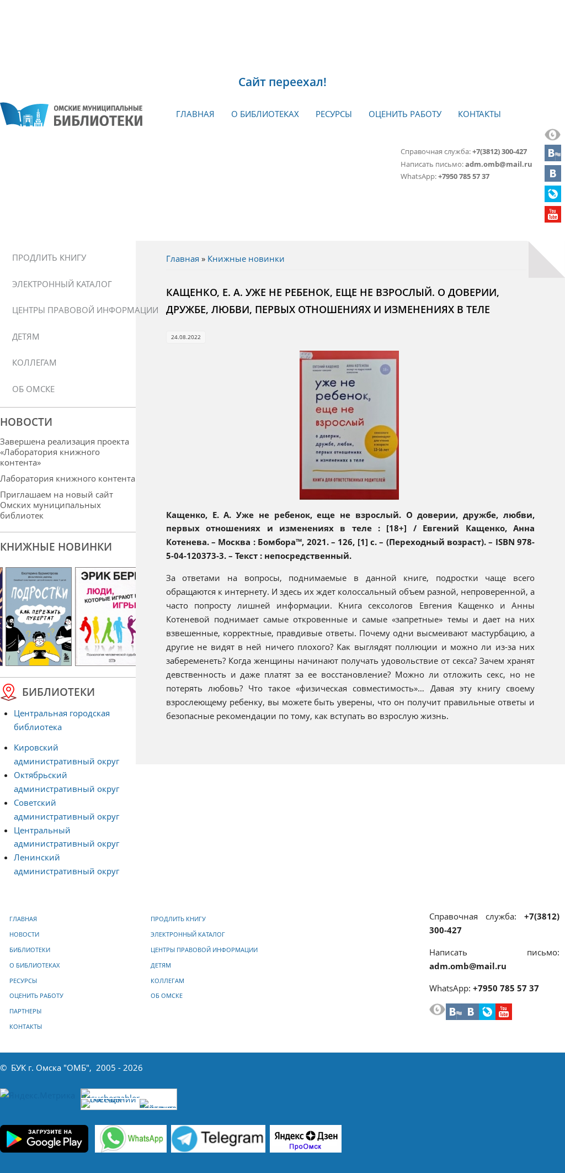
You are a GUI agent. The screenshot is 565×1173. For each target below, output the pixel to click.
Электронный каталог (62, 283)
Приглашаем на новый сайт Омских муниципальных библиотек (56, 505)
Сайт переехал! (282, 81)
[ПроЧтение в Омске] (553, 178)
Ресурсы (334, 113)
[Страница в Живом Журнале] (553, 198)
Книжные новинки (246, 258)
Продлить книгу (49, 257)
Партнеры (25, 1011)
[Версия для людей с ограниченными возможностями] (553, 137)
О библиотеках (265, 113)
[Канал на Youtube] (553, 219)
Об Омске (33, 388)
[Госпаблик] (553, 157)
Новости (24, 934)
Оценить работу (405, 113)
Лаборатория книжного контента (67, 478)
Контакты (479, 113)
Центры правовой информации (71, 309)
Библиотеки (29, 950)
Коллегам (34, 362)
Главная (195, 113)
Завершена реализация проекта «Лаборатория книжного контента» (64, 452)
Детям (26, 336)
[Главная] (71, 114)
